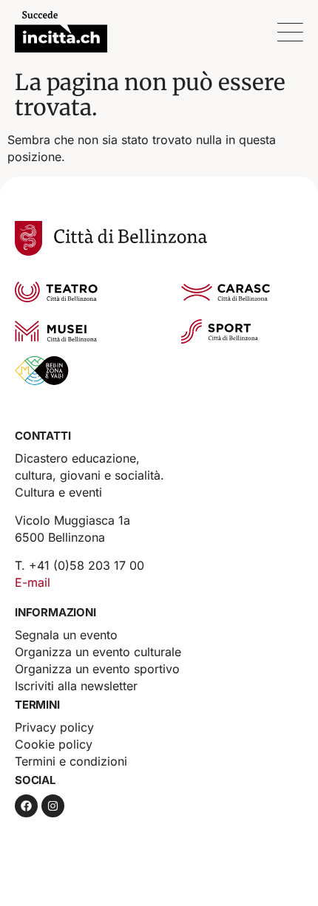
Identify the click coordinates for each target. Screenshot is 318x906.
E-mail (32, 582)
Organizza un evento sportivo (97, 668)
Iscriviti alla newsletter (76, 685)
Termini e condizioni (71, 761)
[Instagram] (52, 805)
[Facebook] (26, 805)
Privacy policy (54, 727)
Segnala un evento (66, 634)
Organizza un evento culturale (98, 651)
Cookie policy (53, 744)
